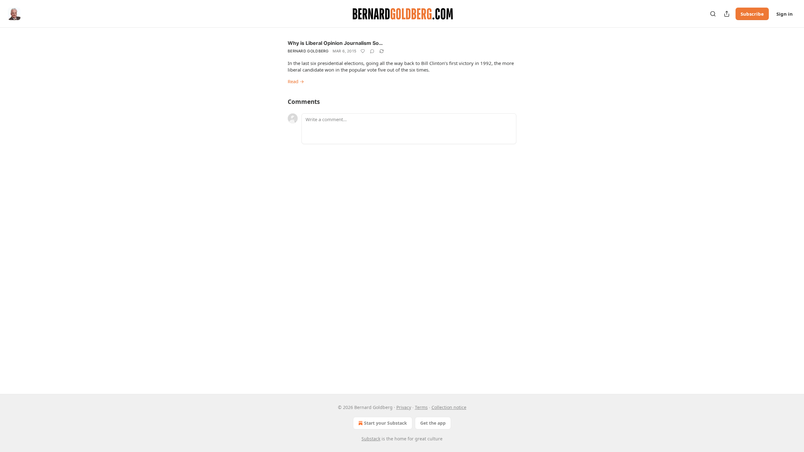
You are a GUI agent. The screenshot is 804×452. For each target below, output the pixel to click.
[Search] (713, 14)
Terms (421, 407)
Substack (370, 439)
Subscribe (752, 14)
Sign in (784, 14)
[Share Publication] (726, 14)
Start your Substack (385, 423)
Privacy (403, 407)
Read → (296, 81)
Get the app (433, 423)
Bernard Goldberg (308, 51)
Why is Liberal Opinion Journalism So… (335, 43)
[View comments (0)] (372, 51)
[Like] (363, 51)
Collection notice (449, 407)
